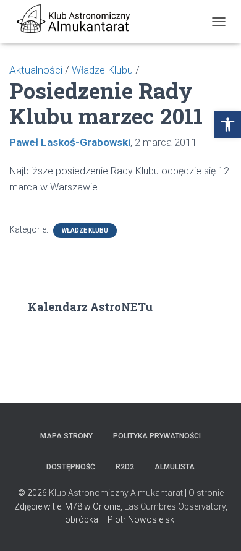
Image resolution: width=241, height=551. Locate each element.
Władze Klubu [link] (85, 230)
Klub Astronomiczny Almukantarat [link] (116, 493)
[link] (227, 124)
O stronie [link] (206, 493)
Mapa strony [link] (66, 436)
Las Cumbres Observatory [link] (175, 506)
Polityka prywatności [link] (157, 436)
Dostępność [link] (70, 467)
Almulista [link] (174, 467)
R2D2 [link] (125, 467)
